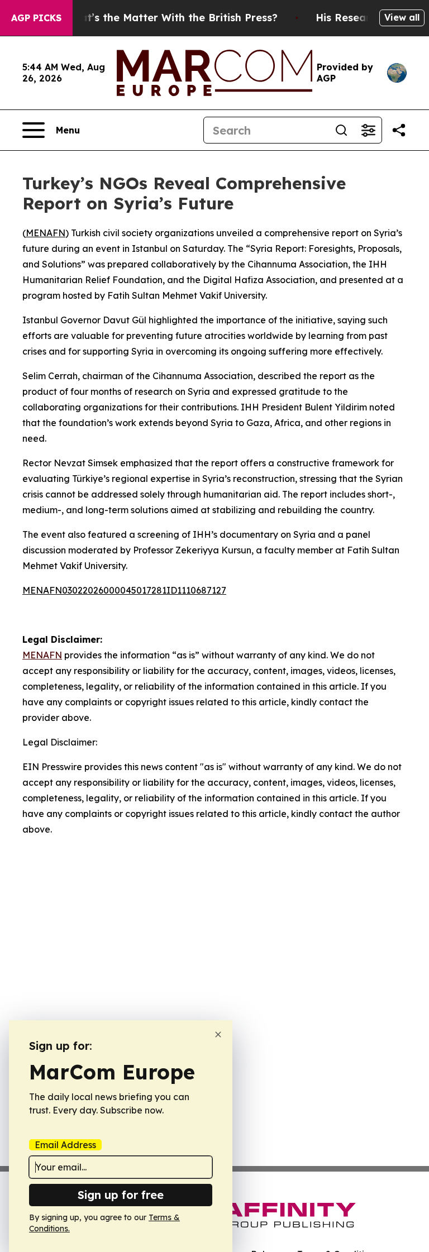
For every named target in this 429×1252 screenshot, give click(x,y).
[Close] (218, 1034)
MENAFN (45, 232)
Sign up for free (121, 1195)
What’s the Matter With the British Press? (171, 17)
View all (402, 17)
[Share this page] (399, 130)
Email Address (65, 1144)
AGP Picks (36, 17)
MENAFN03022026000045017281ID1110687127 (124, 590)
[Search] (341, 130)
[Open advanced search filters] (368, 130)
